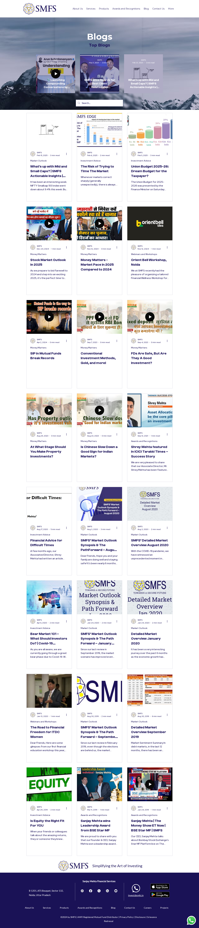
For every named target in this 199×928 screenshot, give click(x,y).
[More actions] (67, 154)
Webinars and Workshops (144, 254)
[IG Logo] (82, 890)
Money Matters (38, 254)
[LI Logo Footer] (107, 890)
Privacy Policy (126, 917)
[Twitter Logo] (99, 890)
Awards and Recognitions (144, 441)
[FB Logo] (90, 890)
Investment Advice (91, 160)
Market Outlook (38, 160)
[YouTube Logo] (115, 890)
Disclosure (140, 917)
